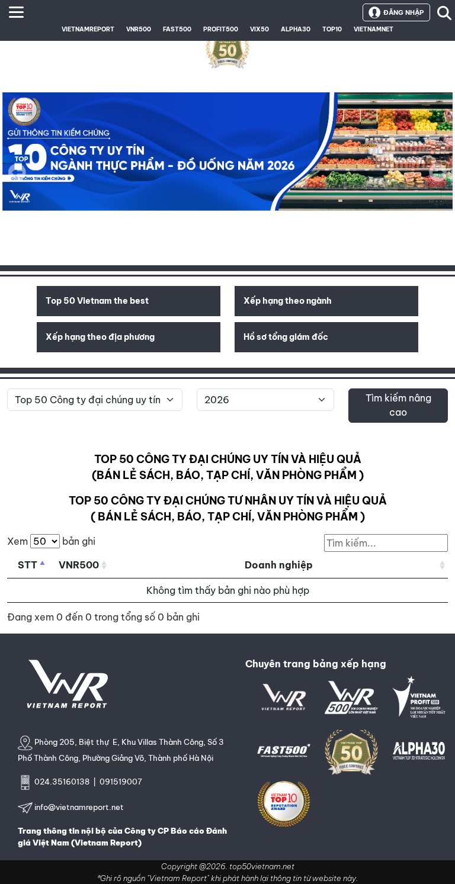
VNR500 (138, 29)
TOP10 (332, 29)
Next (438, 180)
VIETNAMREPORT (88, 29)
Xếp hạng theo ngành (287, 300)
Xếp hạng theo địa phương (100, 337)
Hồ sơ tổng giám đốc (285, 337)
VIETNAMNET (373, 29)
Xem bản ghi (51, 541)
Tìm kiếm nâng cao (398, 405)
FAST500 (177, 29)
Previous (17, 172)
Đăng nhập (403, 12)
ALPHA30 (295, 29)
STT (27, 565)
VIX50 (259, 29)
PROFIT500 (220, 29)
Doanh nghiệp (279, 565)
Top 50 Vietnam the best (97, 300)
